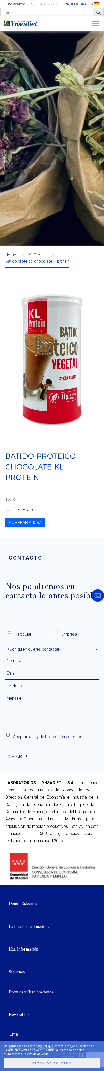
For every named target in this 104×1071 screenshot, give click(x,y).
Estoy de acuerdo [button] (52, 1063)
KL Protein (26, 509)
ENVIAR (14, 756)
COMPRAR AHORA (25, 522)
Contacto (16, 4)
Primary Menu (95, 23)
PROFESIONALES (79, 4)
